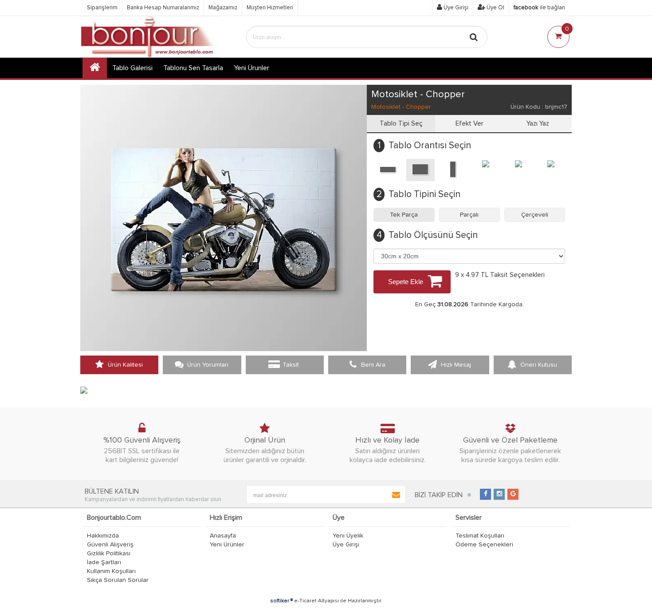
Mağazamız (222, 8)
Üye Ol (494, 8)
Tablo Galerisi (132, 67)
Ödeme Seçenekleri (484, 545)
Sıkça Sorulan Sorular (118, 580)
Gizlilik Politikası (108, 553)
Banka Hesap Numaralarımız (163, 8)
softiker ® (281, 601)
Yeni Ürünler (227, 545)
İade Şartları (104, 562)
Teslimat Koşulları (480, 536)
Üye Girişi (455, 8)
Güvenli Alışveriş (110, 545)
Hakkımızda (103, 536)
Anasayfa (223, 536)
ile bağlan (539, 8)
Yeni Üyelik (348, 536)
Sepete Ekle (405, 281)
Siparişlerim (102, 8)
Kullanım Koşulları (111, 571)
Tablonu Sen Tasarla (193, 67)
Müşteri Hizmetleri (270, 8)
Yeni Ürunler (251, 67)
